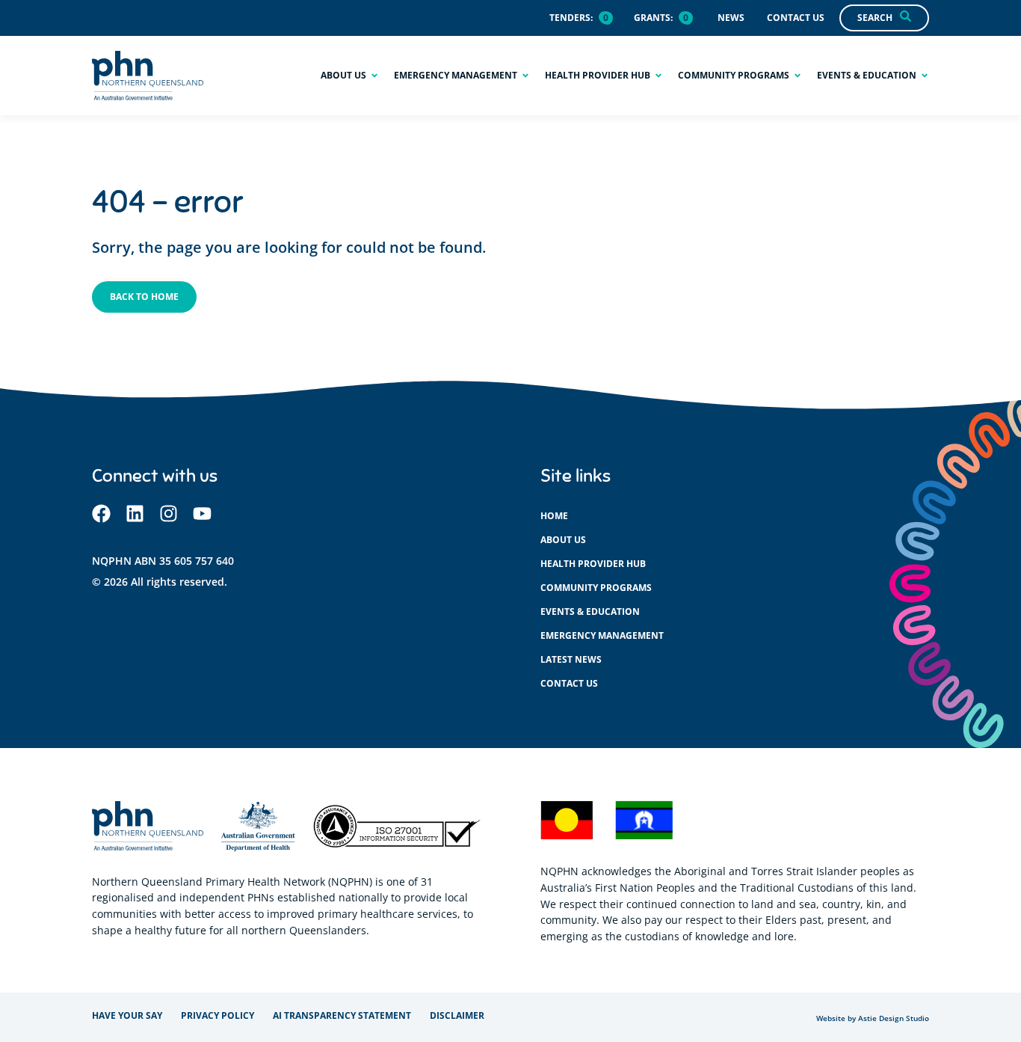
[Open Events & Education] (924, 75)
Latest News (571, 659)
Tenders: (571, 17)
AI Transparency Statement (342, 1015)
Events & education (590, 611)
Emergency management (602, 635)
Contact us (569, 683)
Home (554, 515)
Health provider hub (593, 563)
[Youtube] (202, 513)
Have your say (127, 1015)
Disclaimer (457, 1015)
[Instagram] (168, 513)
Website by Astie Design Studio (872, 1018)
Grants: (653, 17)
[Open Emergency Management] (525, 75)
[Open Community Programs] (797, 75)
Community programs (596, 587)
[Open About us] (374, 75)
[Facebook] (101, 513)
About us (563, 539)
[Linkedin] (135, 513)
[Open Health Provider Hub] (658, 75)
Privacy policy (217, 1015)
